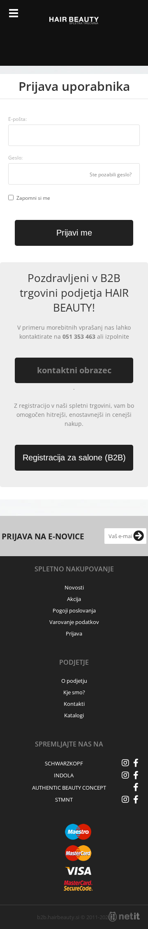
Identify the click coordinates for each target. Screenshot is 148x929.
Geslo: (15, 157)
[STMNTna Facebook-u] (136, 799)
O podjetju (74, 680)
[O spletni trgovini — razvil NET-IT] (124, 917)
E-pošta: (17, 119)
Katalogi (74, 715)
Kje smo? (74, 692)
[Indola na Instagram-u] (125, 775)
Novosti (74, 587)
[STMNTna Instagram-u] (125, 799)
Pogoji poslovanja (74, 610)
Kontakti (74, 703)
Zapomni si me (33, 197)
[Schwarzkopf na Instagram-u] (125, 763)
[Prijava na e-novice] (138, 536)
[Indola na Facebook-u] (136, 775)
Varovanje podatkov (74, 622)
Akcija (74, 599)
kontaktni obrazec (74, 370)
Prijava (116, 16)
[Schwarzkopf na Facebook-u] (136, 763)
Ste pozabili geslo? (111, 174)
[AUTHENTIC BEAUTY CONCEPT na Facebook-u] (136, 787)
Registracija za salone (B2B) (74, 457)
